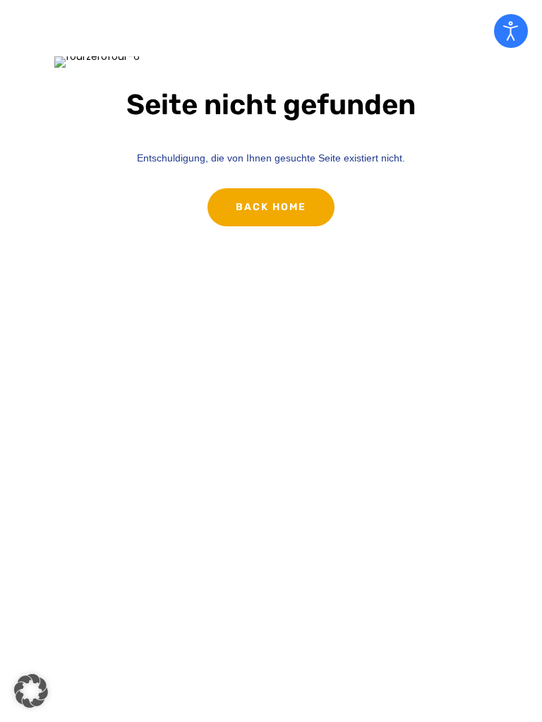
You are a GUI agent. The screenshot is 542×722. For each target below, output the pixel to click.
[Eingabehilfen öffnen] (511, 31)
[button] (31, 691)
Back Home (271, 207)
